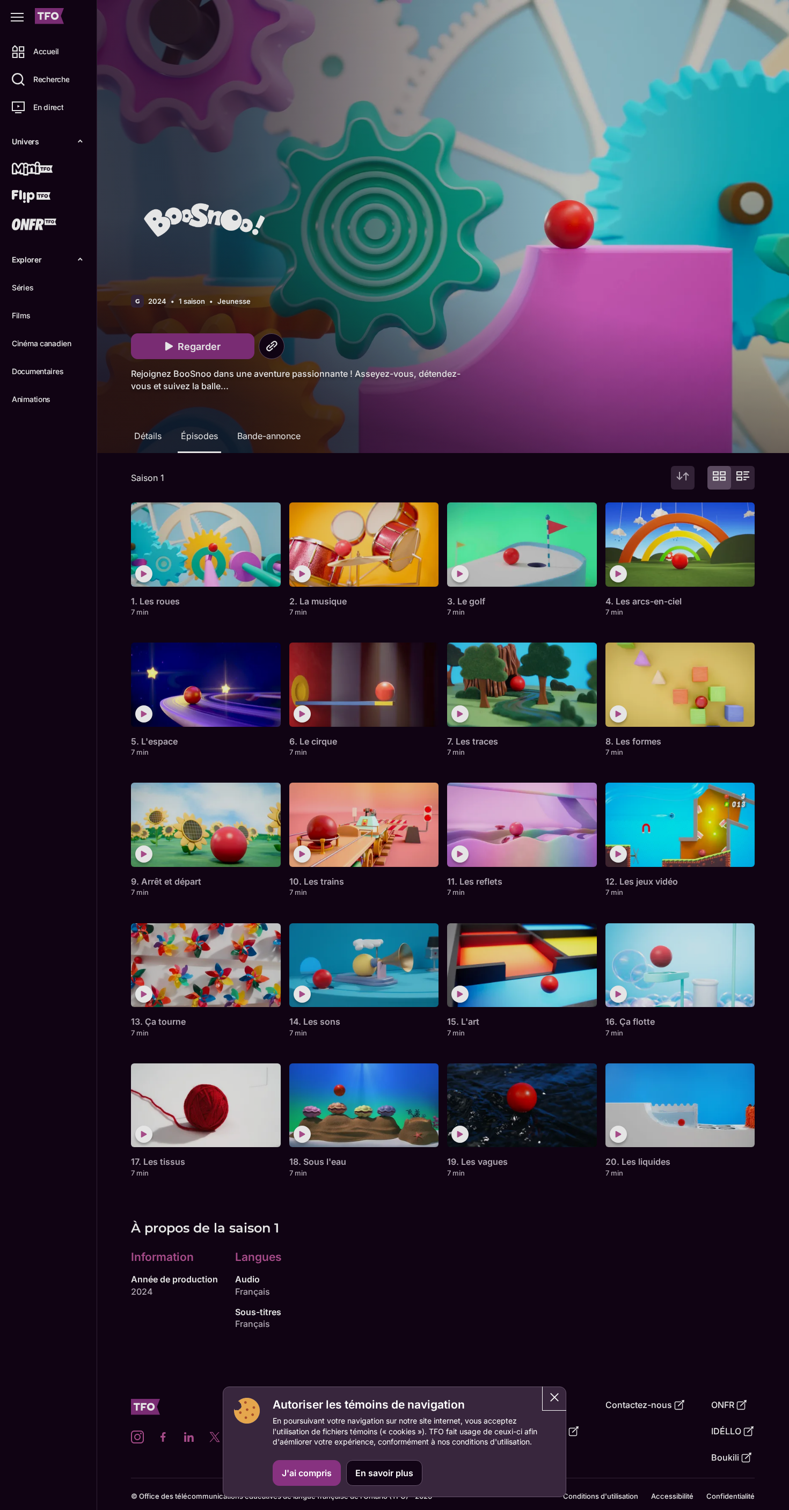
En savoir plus (384, 1473)
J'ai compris (307, 1473)
